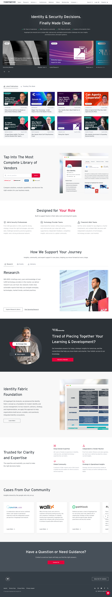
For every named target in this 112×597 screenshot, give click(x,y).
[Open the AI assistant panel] (108, 593)
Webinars (51, 2)
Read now (42, 67)
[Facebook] (104, 588)
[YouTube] (101, 588)
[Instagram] (98, 588)
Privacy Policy (21, 588)
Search (36, 175)
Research (26, 2)
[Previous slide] (4, 71)
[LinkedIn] (95, 588)
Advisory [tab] (33, 264)
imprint (5, 588)
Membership (65, 2)
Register (103, 2)
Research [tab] (10, 264)
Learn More (12, 420)
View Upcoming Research (31, 309)
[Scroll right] (105, 516)
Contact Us (56, 562)
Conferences (42, 2)
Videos (58, 2)
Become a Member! (86, 67)
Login (96, 2)
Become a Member (62, 359)
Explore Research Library (13, 309)
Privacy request (30, 588)
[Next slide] (8, 71)
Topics (19, 2)
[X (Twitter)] (107, 588)
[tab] (11, 86)
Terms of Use (12, 588)
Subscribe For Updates (100, 579)
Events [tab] (21, 264)
